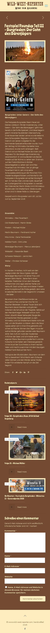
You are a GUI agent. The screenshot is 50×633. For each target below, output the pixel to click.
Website (8, 577)
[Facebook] (25, 629)
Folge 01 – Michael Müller (15, 463)
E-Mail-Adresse (12, 566)
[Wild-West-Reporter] (25, 5)
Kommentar (11, 531)
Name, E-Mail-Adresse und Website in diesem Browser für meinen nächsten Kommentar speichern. (24, 590)
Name (8, 556)
